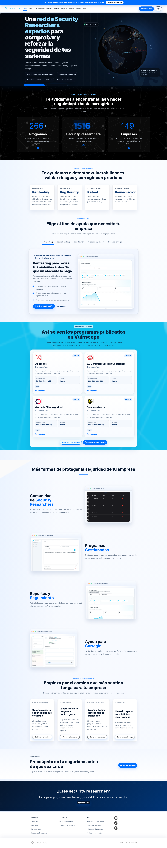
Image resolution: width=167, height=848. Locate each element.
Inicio (25, 8)
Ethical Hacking (63, 242)
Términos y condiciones (95, 821)
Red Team (56, 8)
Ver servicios (61, 306)
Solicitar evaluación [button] (34, 86)
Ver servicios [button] (57, 86)
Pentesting (48, 242)
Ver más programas (71, 442)
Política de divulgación (94, 829)
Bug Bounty (79, 242)
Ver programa (40, 390)
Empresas (129, 134)
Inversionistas (40, 8)
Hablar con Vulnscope (125, 737)
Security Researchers (83, 134)
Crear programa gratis (95, 442)
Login (158, 8)
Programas (38, 134)
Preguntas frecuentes (39, 833)
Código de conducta (94, 833)
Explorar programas (97, 737)
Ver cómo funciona (70, 737)
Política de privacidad (94, 825)
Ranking (78, 8)
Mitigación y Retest (96, 242)
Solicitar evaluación (115, 2)
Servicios (31, 8)
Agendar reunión (146, 8)
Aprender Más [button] (83, 803)
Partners (49, 8)
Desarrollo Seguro (116, 242)
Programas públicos (67, 8)
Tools (84, 8)
